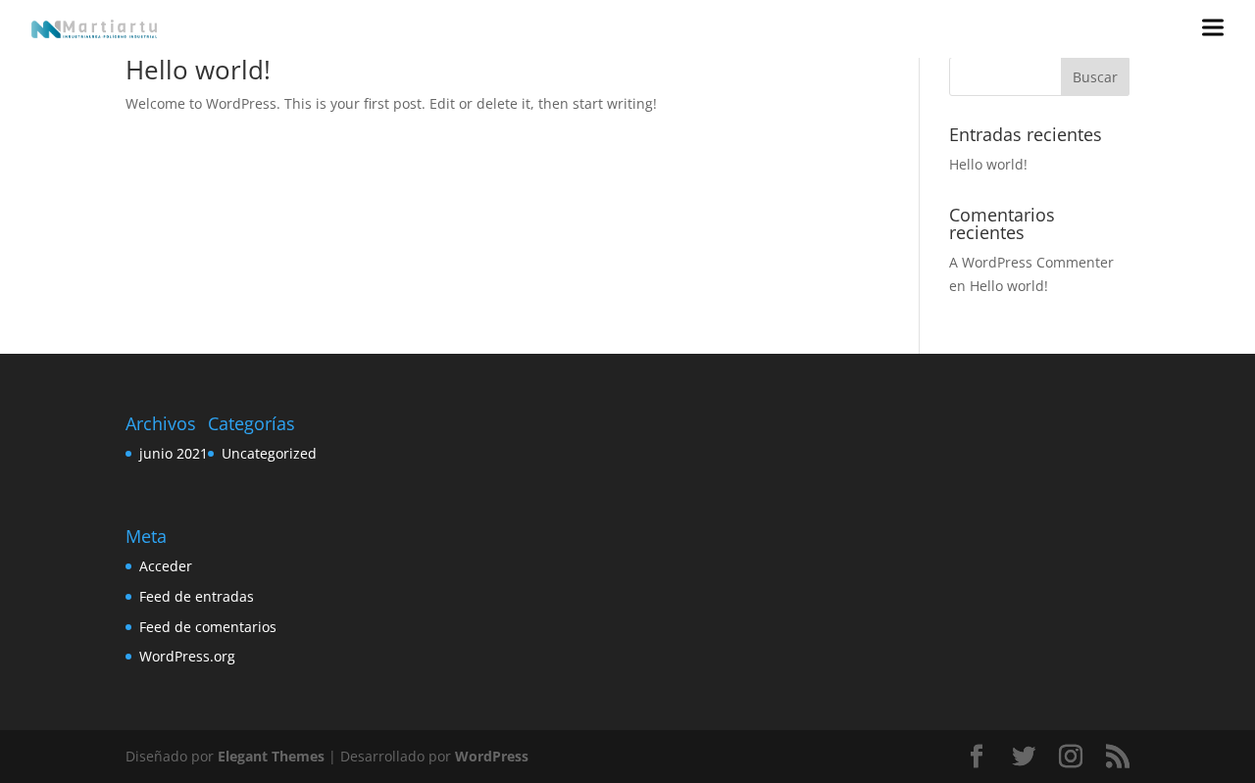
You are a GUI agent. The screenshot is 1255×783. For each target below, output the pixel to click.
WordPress (491, 756)
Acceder (165, 566)
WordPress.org (187, 656)
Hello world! (198, 69)
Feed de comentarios (207, 626)
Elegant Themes (271, 756)
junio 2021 (173, 453)
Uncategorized (269, 453)
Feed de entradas (196, 596)
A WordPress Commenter (1031, 262)
